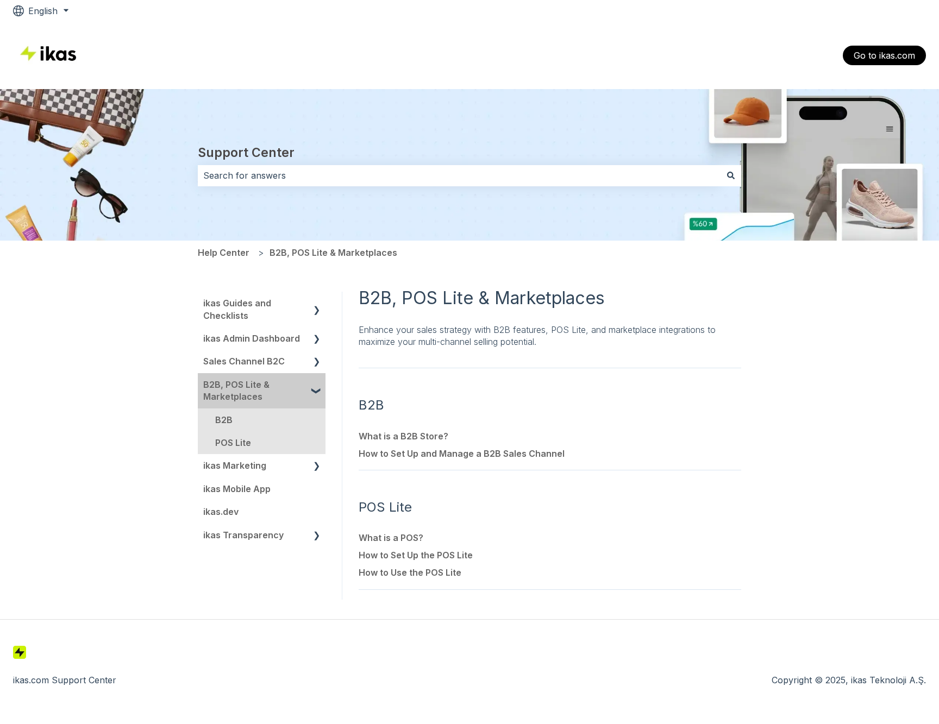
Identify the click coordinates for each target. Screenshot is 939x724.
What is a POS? (391, 537)
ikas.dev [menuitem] (221, 511)
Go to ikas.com (884, 55)
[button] (316, 304)
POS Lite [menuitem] (233, 442)
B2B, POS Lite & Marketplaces (333, 252)
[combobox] (459, 175)
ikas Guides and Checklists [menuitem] (237, 309)
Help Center (223, 252)
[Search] (731, 175)
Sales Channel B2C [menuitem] (244, 361)
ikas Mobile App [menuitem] (237, 488)
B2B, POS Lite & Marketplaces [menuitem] (236, 390)
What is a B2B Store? (403, 436)
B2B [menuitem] (224, 419)
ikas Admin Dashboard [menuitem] (251, 338)
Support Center (246, 152)
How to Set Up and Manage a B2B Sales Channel (462, 453)
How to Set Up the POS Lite (416, 555)
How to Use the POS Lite (410, 572)
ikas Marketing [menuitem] (234, 465)
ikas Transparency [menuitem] (243, 535)
